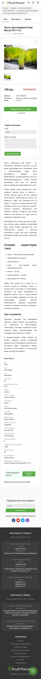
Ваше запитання (10, 137)
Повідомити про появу (20, 109)
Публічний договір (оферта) (21, 644)
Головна (5, 8)
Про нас (20, 641)
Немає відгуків (18, 33)
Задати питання (12, 154)
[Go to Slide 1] (7, 77)
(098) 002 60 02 (20, 584)
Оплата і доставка (20, 647)
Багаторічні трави (25, 8)
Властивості (16, 19)
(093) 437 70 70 (20, 549)
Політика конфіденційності (20, 656)
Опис (5, 19)
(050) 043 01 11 (20, 582)
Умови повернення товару (20, 650)
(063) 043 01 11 (20, 586)
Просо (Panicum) (9, 11)
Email (6, 129)
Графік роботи (20, 663)
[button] (20, 57)
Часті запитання (20, 653)
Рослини (13, 8)
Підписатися (20, 510)
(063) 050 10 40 (20, 564)
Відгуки (28, 19)
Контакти (20, 660)
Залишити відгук (28, 474)
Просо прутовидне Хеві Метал (27, 11)
